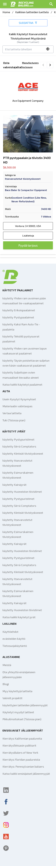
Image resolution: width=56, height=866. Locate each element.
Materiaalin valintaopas (17, 406)
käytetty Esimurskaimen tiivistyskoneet (17, 475)
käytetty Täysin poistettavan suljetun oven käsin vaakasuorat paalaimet (25, 363)
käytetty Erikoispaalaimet (18, 310)
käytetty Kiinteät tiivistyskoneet (22, 453)
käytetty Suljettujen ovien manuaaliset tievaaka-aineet (20, 375)
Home (6, 12)
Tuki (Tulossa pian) (13, 420)
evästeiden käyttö (13, 638)
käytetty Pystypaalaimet (18, 317)
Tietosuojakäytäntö (14, 645)
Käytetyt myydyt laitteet (18, 712)
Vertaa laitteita (11, 413)
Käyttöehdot (10, 631)
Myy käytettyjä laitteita (17, 691)
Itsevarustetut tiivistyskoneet (23, 178)
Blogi (5, 684)
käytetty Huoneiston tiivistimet (22, 491)
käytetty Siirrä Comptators (19, 446)
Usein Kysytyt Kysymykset (19, 399)
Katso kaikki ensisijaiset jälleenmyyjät (26, 773)
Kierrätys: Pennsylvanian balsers (23, 766)
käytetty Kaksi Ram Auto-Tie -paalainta (21, 327)
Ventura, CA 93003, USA (28, 225)
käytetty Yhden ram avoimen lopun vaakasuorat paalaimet (24, 351)
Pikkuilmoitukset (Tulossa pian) (21, 719)
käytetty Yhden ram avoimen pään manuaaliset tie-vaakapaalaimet (24, 301)
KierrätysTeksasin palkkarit (19, 745)
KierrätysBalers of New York (20, 752)
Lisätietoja (28, 235)
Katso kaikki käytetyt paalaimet (22, 384)
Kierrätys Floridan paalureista (21, 759)
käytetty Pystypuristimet (18, 439)
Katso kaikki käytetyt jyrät (18, 617)
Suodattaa (26, 22)
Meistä (6, 665)
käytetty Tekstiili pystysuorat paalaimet (20, 339)
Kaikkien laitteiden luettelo (32, 12)
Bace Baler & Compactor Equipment (26, 190)
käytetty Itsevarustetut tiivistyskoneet (17, 463)
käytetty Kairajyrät (14, 484)
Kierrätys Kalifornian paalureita (22, 738)
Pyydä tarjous (28, 245)
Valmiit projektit (12, 698)
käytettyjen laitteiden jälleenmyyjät (25, 705)
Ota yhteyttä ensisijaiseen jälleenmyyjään (18, 674)
